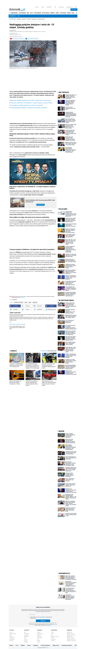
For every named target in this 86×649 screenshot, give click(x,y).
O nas (17, 645)
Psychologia (53, 639)
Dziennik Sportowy (41, 19)
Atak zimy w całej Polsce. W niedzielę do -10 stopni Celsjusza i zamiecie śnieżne (31, 102)
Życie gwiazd (39, 637)
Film (38, 639)
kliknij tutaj (49, 625)
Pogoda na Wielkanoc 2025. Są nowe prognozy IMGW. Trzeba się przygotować (40, 201)
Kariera (29, 645)
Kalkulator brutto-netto (71, 639)
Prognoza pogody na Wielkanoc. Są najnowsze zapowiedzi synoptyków (29, 107)
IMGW (30, 302)
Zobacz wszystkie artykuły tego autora (17, 324)
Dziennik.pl (26, 630)
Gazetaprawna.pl (13, 633)
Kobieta (38, 632)
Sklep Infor (12, 640)
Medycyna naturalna (55, 636)
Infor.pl (11, 632)
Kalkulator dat (69, 632)
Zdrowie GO (24, 19)
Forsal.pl (11, 636)
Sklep (75, 7)
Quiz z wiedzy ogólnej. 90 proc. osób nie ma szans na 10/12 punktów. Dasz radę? (17, 327)
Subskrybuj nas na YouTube (17, 38)
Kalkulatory (69, 630)
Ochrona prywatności (45, 645)
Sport (25, 637)
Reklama (23, 645)
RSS (76, 645)
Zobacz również (40, 204)
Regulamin (35, 645)
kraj (24, 21)
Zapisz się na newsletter (33, 38)
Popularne (43, 351)
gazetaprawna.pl (70, 7)
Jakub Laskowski (27, 31)
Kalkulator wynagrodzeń (71, 640)
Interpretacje (12, 639)
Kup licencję (22, 297)
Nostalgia (19, 19)
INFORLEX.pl (49, 7)
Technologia (26, 633)
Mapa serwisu (56, 645)
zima (26, 302)
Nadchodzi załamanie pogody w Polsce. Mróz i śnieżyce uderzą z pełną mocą (31, 100)
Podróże (25, 640)
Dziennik (10, 21)
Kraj (18, 15)
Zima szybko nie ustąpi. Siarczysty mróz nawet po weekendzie (27, 105)
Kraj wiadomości (52, 351)
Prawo (52, 632)
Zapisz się (43, 620)
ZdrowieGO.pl (61, 7)
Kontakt (11, 645)
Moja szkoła (39, 636)
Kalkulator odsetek (70, 637)
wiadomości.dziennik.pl (18, 21)
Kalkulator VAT (69, 636)
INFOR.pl (36, 7)
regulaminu (44, 617)
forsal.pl (42, 7)
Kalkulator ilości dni (70, 633)
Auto (25, 632)
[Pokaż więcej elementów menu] (76, 13)
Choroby (52, 637)
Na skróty (12, 630)
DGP (55, 7)
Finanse (52, 633)
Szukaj (74, 9)
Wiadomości (13, 15)
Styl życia (53, 640)
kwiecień (35, 302)
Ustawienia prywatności (67, 645)
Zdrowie (25, 639)
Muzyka (38, 640)
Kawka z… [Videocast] (31, 19)
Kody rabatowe (40, 633)
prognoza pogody (18, 302)
